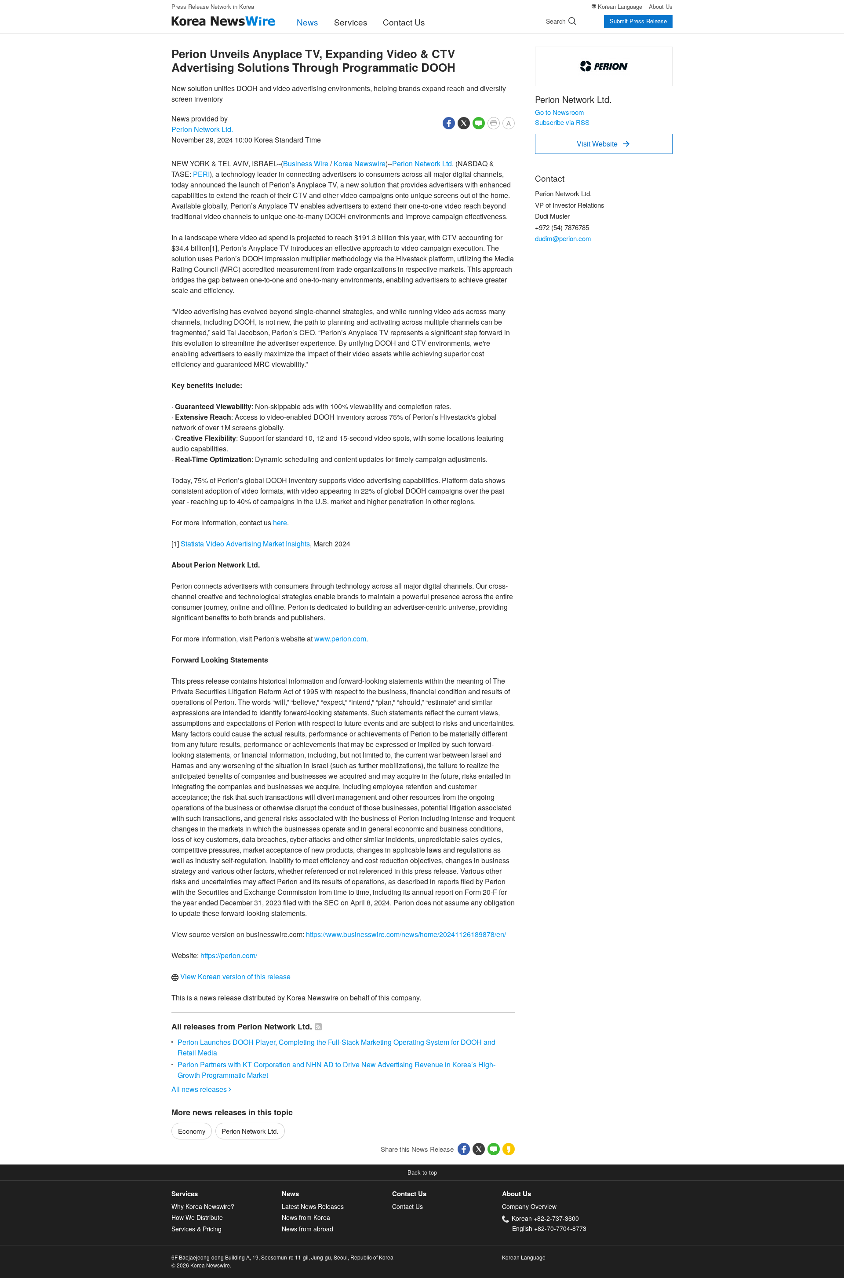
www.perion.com (340, 639)
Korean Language (620, 6)
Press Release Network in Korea (212, 6)
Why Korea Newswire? (202, 1206)
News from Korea (306, 1217)
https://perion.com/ (228, 955)
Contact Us (404, 22)
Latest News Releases (313, 1206)
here (280, 522)
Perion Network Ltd (422, 163)
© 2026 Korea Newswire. (201, 1265)
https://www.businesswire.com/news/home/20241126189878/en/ (406, 934)
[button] (449, 122)
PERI (201, 174)
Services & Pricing (196, 1228)
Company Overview (529, 1206)
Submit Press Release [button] (638, 21)
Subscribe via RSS (562, 122)
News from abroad (307, 1228)
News (307, 22)
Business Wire (305, 163)
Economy (192, 1130)
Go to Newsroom (559, 112)
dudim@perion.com (563, 238)
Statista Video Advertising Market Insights (245, 543)
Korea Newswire (360, 163)
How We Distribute (197, 1217)
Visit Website (603, 144)
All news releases (201, 1089)
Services (350, 22)
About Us (661, 6)
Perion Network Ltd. (202, 129)
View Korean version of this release (234, 976)
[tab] (226, 1194)
